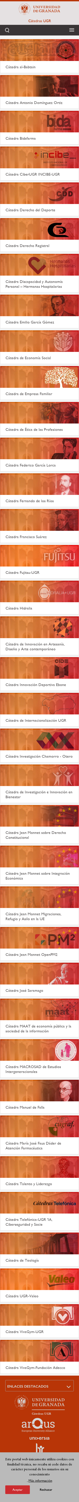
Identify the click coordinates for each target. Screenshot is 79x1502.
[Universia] (39, 1438)
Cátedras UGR (39, 21)
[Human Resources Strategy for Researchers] (39, 1450)
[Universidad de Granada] (39, 9)
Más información (40, 1480)
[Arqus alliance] (38, 1425)
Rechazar (46, 1490)
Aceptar (18, 1489)
